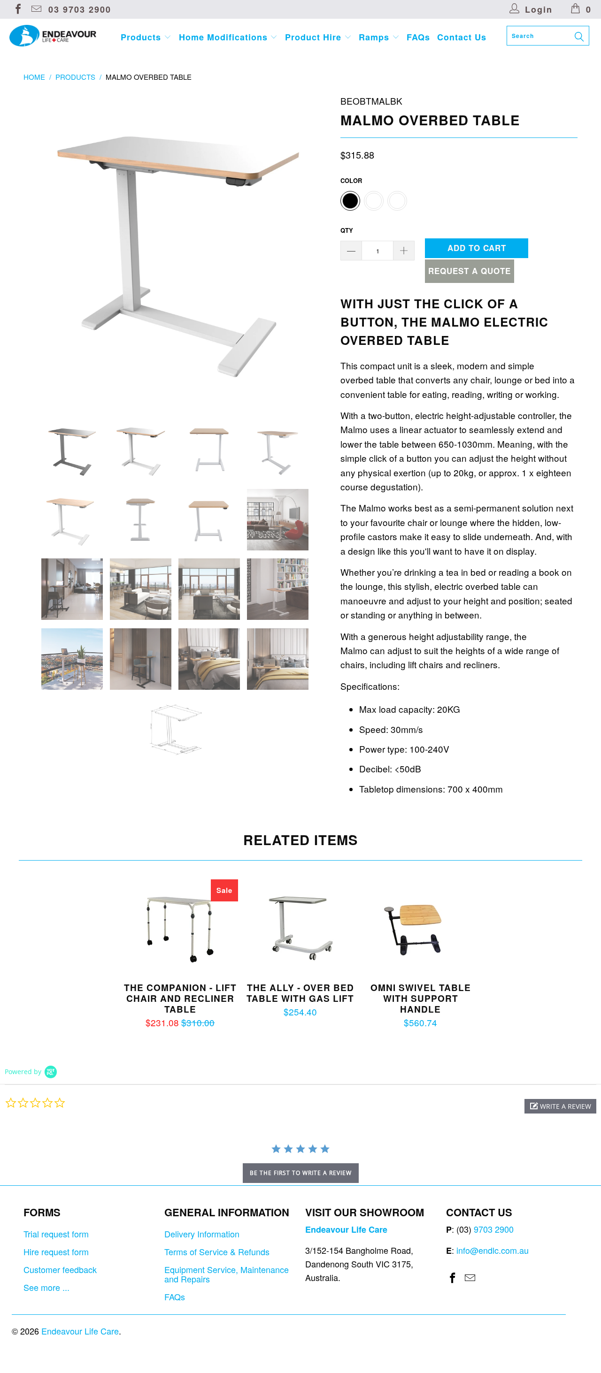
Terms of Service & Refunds (217, 1251)
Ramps (375, 37)
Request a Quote (469, 270)
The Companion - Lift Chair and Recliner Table (180, 926)
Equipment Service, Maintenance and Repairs (226, 1274)
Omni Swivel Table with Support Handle (420, 926)
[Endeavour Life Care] (52, 36)
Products (142, 37)
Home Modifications (224, 37)
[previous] (40, 248)
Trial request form (56, 1234)
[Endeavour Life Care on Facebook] (17, 9)
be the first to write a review (301, 1173)
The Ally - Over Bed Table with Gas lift (300, 926)
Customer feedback (60, 1269)
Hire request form (56, 1251)
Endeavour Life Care (80, 1331)
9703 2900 (494, 1229)
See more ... (46, 1287)
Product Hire (314, 37)
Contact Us (461, 37)
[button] (560, 1106)
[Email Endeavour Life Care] (35, 9)
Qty (346, 230)
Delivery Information (201, 1234)
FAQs (418, 37)
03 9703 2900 (79, 9)
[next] (314, 248)
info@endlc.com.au (492, 1250)
